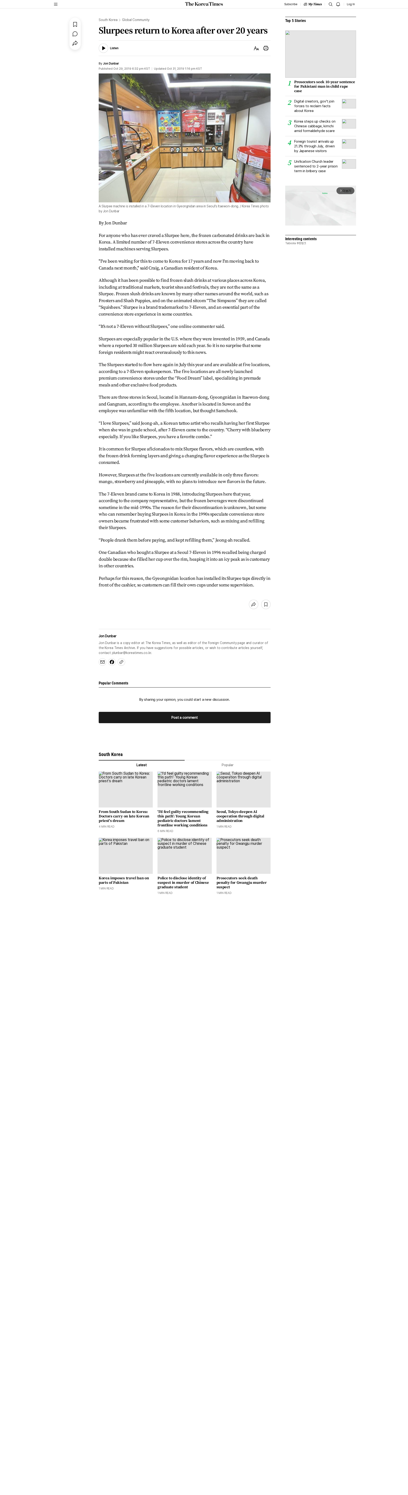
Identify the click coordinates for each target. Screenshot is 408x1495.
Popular (228, 765)
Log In (351, 4)
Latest (141, 765)
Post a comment (184, 717)
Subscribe (290, 4)
